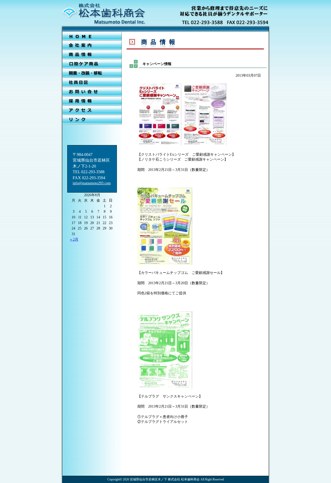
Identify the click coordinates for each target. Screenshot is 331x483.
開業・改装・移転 (92, 73)
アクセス (92, 110)
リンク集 (92, 119)
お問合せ (92, 92)
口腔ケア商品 (92, 64)
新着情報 (92, 54)
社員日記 (92, 82)
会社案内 (92, 45)
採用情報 (92, 101)
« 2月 (74, 239)
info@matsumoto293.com (92, 183)
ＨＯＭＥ (92, 36)
